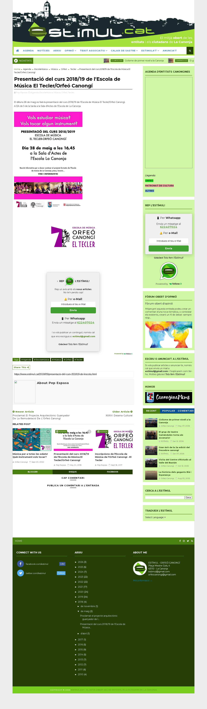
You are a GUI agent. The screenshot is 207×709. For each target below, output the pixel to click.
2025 (81, 567)
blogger (33, 472)
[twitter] (188, 541)
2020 (81, 592)
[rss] (192, 541)
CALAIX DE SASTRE (123, 50)
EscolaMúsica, (46, 92)
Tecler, (71, 92)
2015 (80, 649)
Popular (168, 410)
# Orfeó (68, 359)
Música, (57, 92)
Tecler (73, 69)
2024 (81, 572)
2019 (81, 597)
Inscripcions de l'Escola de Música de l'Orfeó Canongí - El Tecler (113, 457)
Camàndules (170, 61)
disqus (73, 472)
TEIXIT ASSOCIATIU (92, 50)
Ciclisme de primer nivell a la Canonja (133, 60)
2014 (81, 654)
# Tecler (78, 359)
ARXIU (57, 50)
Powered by (119, 353)
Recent (151, 410)
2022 (81, 582)
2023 (81, 577)
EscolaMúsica (41, 69)
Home (17, 69)
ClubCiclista (105, 61)
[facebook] (180, 541)
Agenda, (35, 92)
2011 (80, 669)
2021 (80, 587)
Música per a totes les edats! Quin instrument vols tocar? (30, 455)
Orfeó (64, 69)
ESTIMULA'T (149, 50)
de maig (85, 611)
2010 (81, 674)
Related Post (22, 424)
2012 (80, 664)
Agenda (27, 69)
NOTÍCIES (43, 50)
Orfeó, (64, 92)
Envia (73, 310)
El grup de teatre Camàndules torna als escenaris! (171, 435)
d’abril (84, 633)
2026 (81, 562)
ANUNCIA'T (170, 50)
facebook (112, 472)
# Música (56, 359)
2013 (80, 659)
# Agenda (26, 359)
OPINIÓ (69, 50)
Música (54, 69)
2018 (81, 602)
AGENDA (28, 50)
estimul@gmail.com (83, 336)
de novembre (88, 606)
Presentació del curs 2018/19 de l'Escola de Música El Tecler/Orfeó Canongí (71, 457)
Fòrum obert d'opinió (159, 303)
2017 (81, 639)
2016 (80, 644)
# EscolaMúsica (41, 359)
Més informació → (142, 580)
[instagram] (183, 541)
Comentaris (186, 411)
